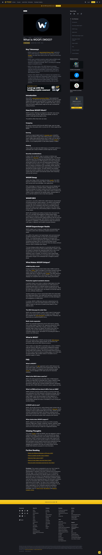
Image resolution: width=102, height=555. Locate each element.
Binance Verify (73, 532)
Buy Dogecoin (61, 537)
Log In (88, 2)
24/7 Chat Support (74, 524)
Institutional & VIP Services (63, 513)
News (34, 514)
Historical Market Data (75, 516)
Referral (72, 511)
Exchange (47, 510)
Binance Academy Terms (38, 549)
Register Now (76, 107)
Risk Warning (35, 526)
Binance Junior (48, 516)
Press (34, 516)
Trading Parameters (74, 534)
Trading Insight (74, 517)
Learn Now (58, 5)
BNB (72, 513)
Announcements (35, 513)
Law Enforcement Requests (76, 537)
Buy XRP (60, 536)
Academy (47, 517)
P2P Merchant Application (63, 510)
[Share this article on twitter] (70, 13)
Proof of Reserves (74, 519)
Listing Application (62, 511)
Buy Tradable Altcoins (62, 540)
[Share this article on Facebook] (74, 13)
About (34, 510)
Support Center (74, 525)
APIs (72, 531)
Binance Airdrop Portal (75, 535)
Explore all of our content (50, 502)
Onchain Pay (61, 516)
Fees (72, 529)
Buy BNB (60, 534)
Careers (34, 511)
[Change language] (97, 2)
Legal (34, 517)
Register (93, 2)
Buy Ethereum (61, 539)
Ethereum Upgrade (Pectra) (63, 531)
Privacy (34, 520)
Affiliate (72, 510)
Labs (59, 514)
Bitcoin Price (61, 524)
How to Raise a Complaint (75, 538)
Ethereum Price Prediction (63, 530)
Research (47, 526)
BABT (47, 525)
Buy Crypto (48, 511)
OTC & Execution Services (75, 514)
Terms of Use (27, 549)
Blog (33, 523)
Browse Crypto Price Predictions (64, 527)
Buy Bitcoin (60, 533)
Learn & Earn (61, 521)
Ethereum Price (61, 525)
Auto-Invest (48, 522)
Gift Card (47, 519)
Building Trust (35, 522)
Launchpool (48, 520)
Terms (34, 519)
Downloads (35, 529)
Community (35, 525)
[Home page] (8, 2)
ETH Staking (48, 523)
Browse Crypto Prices (62, 522)
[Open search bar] (85, 2)
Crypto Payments (49, 514)
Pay (46, 513)
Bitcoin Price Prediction (63, 528)
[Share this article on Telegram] (77, 13)
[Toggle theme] (99, 2)
